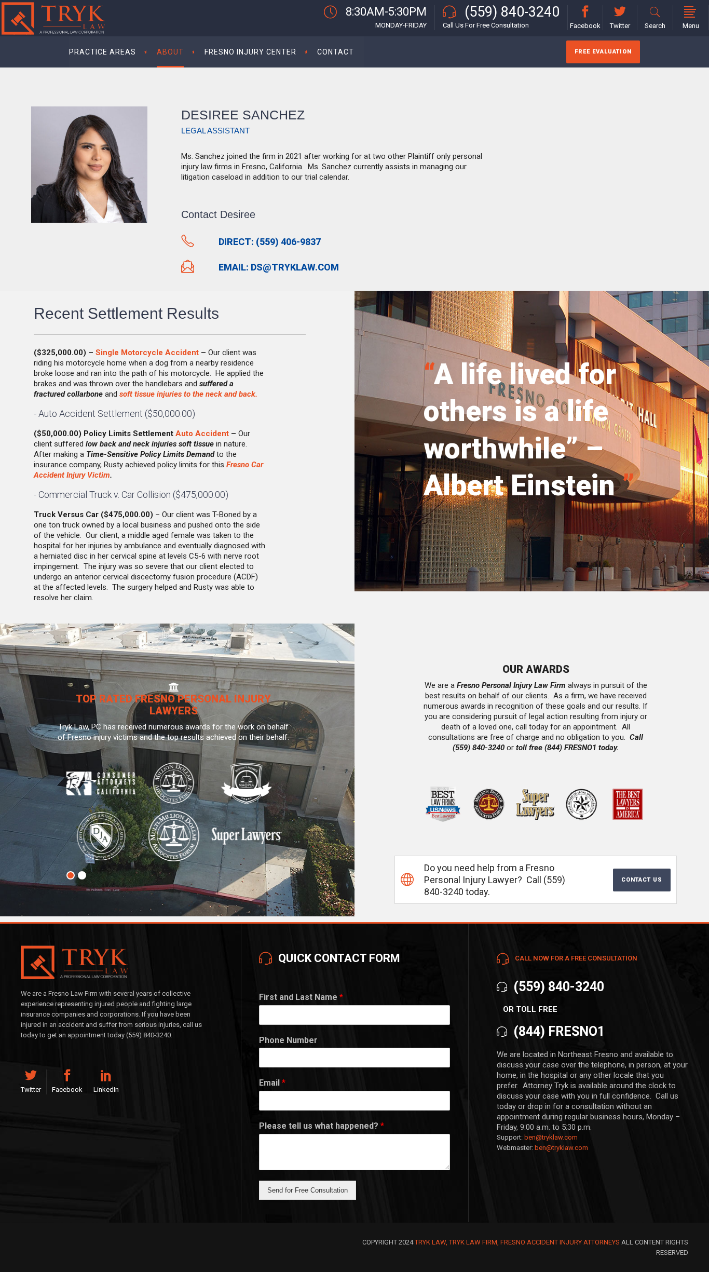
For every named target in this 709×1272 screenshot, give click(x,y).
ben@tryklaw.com (551, 1137)
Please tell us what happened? (321, 1126)
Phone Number (288, 1040)
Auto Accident (202, 433)
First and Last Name (301, 997)
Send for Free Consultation (307, 1190)
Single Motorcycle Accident (147, 352)
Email (272, 1083)
